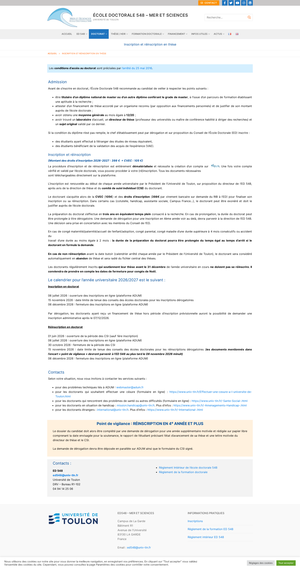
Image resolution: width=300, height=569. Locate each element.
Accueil (52, 53)
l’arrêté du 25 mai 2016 (137, 68)
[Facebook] (224, 3)
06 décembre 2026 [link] (60, 304)
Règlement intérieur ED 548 (206, 537)
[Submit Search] (249, 17)
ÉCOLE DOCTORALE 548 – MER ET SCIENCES (140, 15)
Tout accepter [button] (286, 563)
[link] (57, 295)
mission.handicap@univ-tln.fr (136, 405)
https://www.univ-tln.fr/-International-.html (175, 409)
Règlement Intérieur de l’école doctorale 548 (188, 467)
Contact (210, 2)
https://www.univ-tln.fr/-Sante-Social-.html (220, 401)
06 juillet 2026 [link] (57, 295)
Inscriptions (195, 521)
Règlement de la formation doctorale (183, 472)
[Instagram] (244, 3)
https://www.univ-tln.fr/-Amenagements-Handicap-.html (210, 405)
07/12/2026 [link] (101, 318)
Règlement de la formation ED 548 (210, 529)
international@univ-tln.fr (112, 409)
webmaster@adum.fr (130, 387)
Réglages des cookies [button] (261, 563)
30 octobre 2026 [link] (59, 345)
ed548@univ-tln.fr (65, 475)
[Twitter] (231, 3)
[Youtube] (237, 3)
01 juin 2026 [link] (56, 336)
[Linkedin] (250, 3)
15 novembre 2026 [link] (60, 300)
